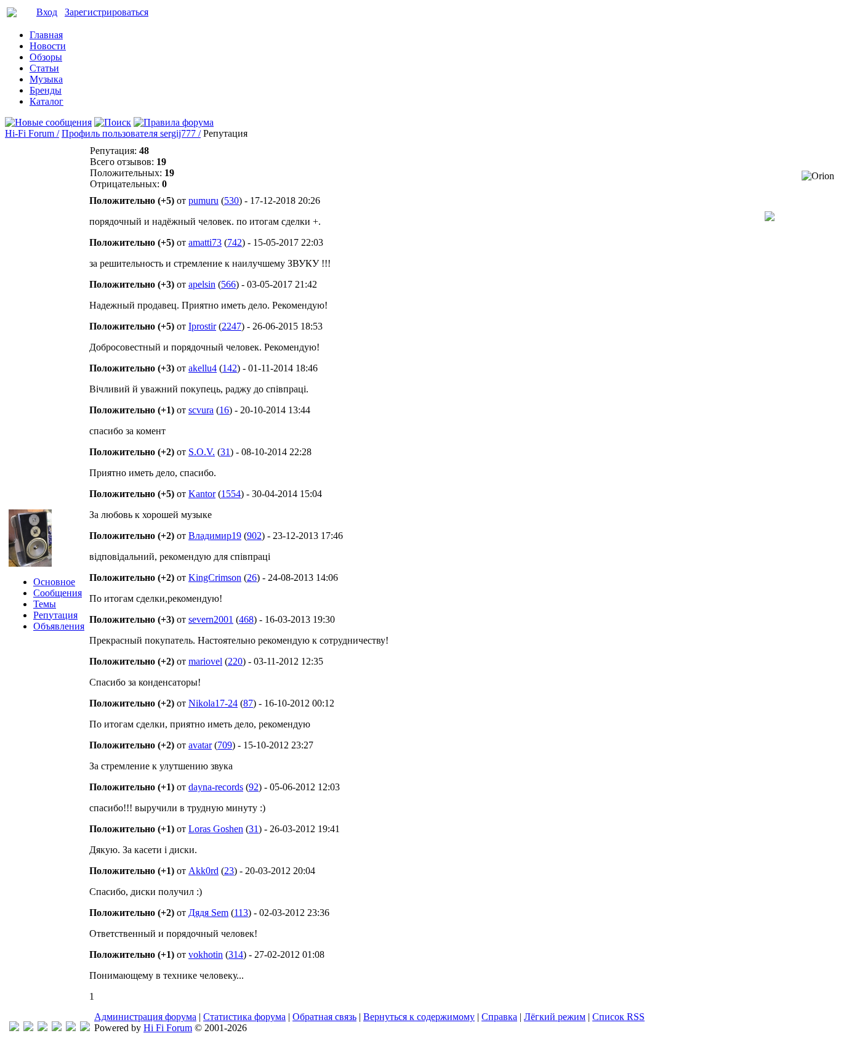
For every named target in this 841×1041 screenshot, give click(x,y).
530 (231, 200)
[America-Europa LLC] (28, 1028)
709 (224, 745)
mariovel (205, 661)
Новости (48, 46)
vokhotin (205, 954)
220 (235, 661)
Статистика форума (244, 1016)
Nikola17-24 (213, 703)
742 (234, 242)
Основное (54, 582)
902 (254, 535)
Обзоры (46, 57)
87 (248, 703)
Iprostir (202, 326)
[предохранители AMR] (14, 1028)
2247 (231, 326)
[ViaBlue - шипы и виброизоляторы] (71, 1028)
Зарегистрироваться (106, 12)
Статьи (44, 68)
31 (225, 452)
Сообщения (57, 593)
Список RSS (618, 1016)
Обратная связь (324, 1016)
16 (224, 410)
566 (228, 284)
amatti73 (205, 242)
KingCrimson (214, 577)
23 (229, 870)
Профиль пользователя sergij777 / (131, 133)
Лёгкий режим (554, 1016)
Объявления (58, 626)
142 (229, 368)
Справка (499, 1016)
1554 (231, 493)
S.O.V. (201, 452)
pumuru (203, 200)
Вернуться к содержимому (419, 1016)
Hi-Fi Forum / (32, 133)
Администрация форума (145, 1016)
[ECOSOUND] (57, 1028)
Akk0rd (203, 870)
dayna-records (215, 787)
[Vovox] (85, 1028)
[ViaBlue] (42, 1028)
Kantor (201, 493)
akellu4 (202, 368)
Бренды (46, 90)
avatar (200, 745)
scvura (201, 410)
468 (246, 619)
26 (252, 577)
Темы (44, 604)
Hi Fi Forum (167, 1028)
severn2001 (210, 619)
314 (235, 954)
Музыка (46, 79)
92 (254, 787)
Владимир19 (214, 535)
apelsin (201, 284)
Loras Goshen (215, 829)
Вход (46, 12)
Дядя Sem (208, 912)
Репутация (55, 615)
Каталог (46, 101)
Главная (46, 35)
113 (241, 912)
